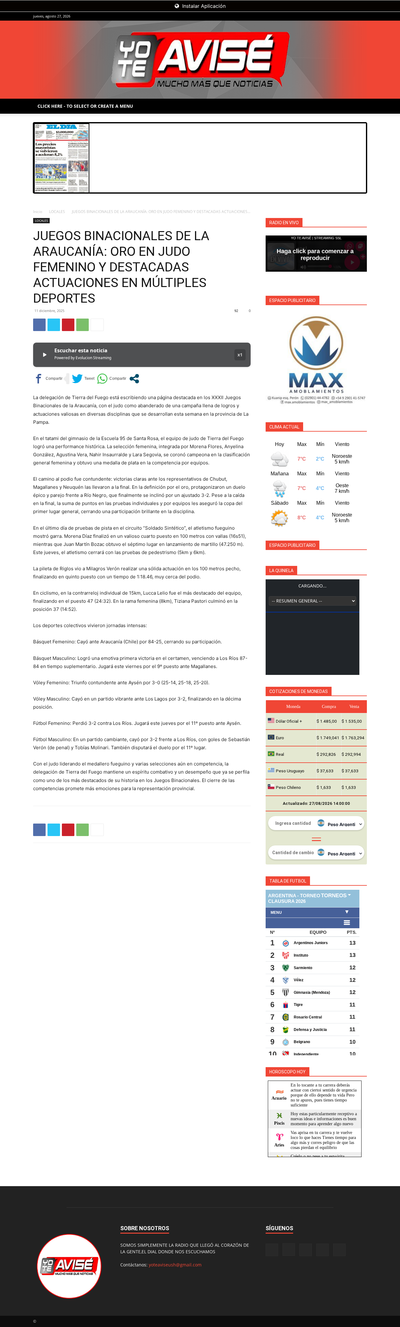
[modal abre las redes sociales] (134, 378)
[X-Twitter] (352, 16)
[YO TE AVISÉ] (200, 60)
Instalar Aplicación (203, 6)
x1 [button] (240, 355)
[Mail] (341, 16)
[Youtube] (362, 16)
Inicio (37, 211)
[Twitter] (54, 325)
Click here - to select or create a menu (85, 106)
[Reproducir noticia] (44, 355)
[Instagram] (331, 16)
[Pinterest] (68, 325)
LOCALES (57, 211)
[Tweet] (83, 378)
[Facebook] (321, 16)
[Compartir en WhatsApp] (111, 378)
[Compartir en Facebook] (47, 378)
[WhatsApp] (82, 325)
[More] (97, 325)
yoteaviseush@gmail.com (175, 1265)
